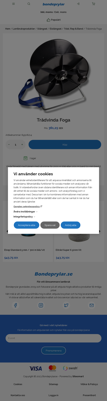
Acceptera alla (26, 225)
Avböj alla (70, 225)
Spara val (50, 225)
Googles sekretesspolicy (27, 206)
